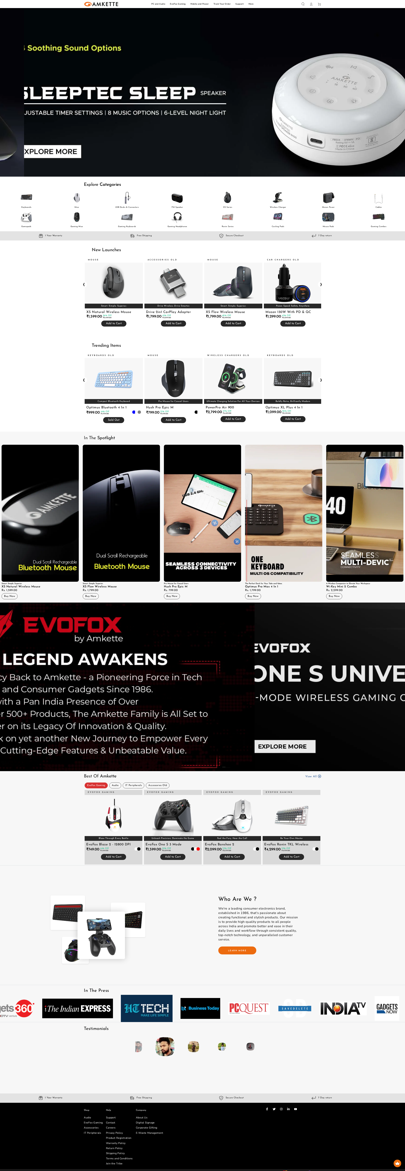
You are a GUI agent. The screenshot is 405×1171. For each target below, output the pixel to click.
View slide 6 (226, 765)
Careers (111, 1132)
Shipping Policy (115, 1157)
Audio (115, 785)
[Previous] (138, 1047)
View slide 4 (212, 170)
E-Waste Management (149, 1137)
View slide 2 (193, 170)
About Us (142, 1122)
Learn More (237, 951)
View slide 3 (202, 170)
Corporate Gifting (146, 1132)
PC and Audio (158, 4)
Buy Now (9, 596)
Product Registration (118, 1142)
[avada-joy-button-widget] (397, 1163)
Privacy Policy (114, 1137)
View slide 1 (183, 170)
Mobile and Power (199, 4)
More (251, 4)
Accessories (91, 1132)
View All (311, 776)
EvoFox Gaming (178, 4)
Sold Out (113, 420)
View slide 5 (221, 170)
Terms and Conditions (119, 1163)
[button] (303, 4)
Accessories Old (157, 785)
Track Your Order (222, 4)
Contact (110, 1127)
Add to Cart (114, 323)
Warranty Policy (116, 1147)
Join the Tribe (114, 1168)
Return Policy (114, 1152)
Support (239, 4)
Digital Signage (145, 1127)
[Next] (266, 1047)
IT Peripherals (133, 785)
